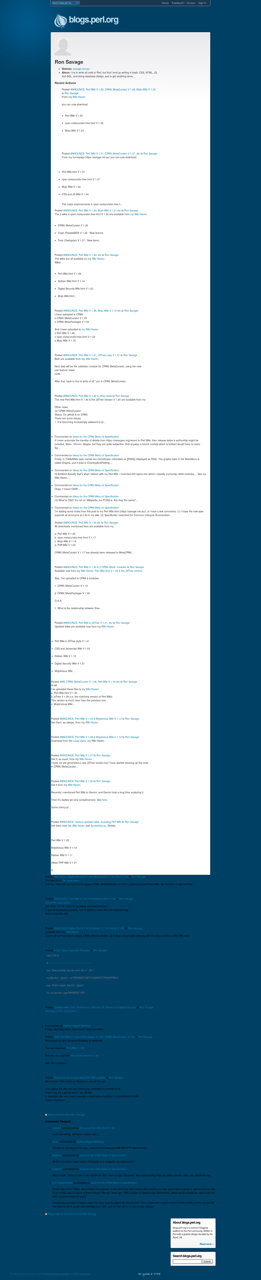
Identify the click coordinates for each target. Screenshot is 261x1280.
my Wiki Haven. (139, 214)
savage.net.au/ (81, 68)
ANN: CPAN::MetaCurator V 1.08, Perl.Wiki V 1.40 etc (90, 681)
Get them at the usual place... (61, 1011)
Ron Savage (71, 93)
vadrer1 (56, 1128)
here (104, 799)
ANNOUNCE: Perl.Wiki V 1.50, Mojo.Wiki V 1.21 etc (92, 210)
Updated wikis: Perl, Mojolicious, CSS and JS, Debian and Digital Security (95, 1007)
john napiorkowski (62, 1182)
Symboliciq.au (98, 825)
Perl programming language (55, 1273)
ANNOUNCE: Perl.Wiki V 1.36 (76, 781)
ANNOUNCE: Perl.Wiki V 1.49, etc (82, 255)
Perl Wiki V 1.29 (75, 1048)
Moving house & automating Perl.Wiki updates (79, 1077)
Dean (55, 1141)
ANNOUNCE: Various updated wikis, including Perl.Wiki (90, 822)
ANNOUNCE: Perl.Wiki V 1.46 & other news (87, 396)
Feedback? (178, 3)
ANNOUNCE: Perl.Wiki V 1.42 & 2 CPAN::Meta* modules (94, 567)
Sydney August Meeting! (77, 1025)
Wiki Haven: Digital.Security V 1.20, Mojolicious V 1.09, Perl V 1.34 (91, 876)
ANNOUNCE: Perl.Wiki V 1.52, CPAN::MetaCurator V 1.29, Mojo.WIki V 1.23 (113, 89)
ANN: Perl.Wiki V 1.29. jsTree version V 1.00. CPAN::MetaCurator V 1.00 (94, 1037)
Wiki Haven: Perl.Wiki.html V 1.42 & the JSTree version (111, 570)
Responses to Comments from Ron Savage (72, 1214)
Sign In (202, 3)
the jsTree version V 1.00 (84, 1055)
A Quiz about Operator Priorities (72, 950)
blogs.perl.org (93, 19)
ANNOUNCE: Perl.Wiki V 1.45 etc (81, 522)
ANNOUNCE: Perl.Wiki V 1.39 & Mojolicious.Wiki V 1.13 (91, 718)
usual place (79, 740)
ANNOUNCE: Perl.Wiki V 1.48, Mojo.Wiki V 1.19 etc (92, 310)
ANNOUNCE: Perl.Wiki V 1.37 (76, 755)
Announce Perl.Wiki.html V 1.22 (97, 1128)
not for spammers (82, 1273)
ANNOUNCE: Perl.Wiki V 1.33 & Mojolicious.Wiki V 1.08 (85, 898)
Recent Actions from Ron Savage (66, 1114)
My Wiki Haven (76, 825)
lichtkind (56, 1155)
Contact (191, 3)
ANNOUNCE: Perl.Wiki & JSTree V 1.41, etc (87, 622)
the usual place (70, 880)
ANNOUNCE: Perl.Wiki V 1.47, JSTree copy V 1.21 (91, 355)
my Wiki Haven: (90, 329)
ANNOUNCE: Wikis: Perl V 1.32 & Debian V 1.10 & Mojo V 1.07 (89, 928)
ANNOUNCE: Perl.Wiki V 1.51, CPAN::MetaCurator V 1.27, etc (105, 153)
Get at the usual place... (58, 902)
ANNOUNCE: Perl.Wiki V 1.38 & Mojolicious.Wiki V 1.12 (91, 737)
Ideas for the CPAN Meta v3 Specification (96, 436)
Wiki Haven (79, 97)
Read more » (206, 1244)
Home (165, 3)
